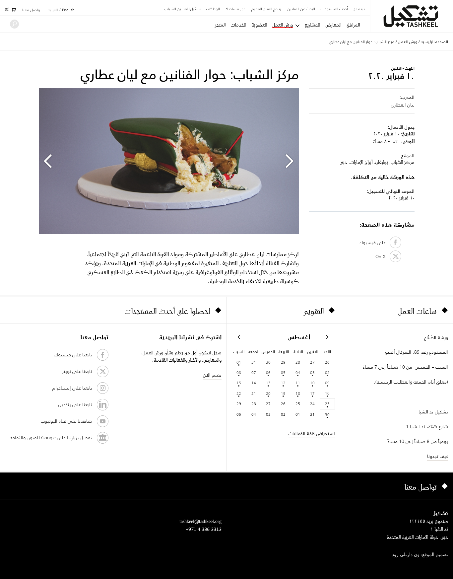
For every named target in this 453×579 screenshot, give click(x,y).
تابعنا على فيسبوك (73, 354)
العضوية (259, 25)
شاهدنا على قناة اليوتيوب (66, 421)
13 (268, 383)
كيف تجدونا (437, 456)
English (68, 10)
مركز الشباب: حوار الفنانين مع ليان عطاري (361, 41)
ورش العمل (282, 25)
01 (238, 362)
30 (327, 414)
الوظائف (213, 9)
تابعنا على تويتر (77, 371)
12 (283, 383)
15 (238, 383)
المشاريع (312, 25)
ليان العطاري (403, 105)
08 (238, 372)
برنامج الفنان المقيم (267, 9)
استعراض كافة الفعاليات (312, 433)
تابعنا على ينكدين (75, 404)
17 (312, 393)
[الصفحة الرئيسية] (411, 16)
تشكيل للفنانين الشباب (182, 9)
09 (327, 383)
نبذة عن (359, 9)
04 (297, 372)
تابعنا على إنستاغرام (72, 388)
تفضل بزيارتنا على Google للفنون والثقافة (51, 437)
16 (327, 393)
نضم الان (212, 375)
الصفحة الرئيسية (434, 41)
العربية (53, 10)
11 (297, 383)
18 (297, 393)
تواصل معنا (31, 10)
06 (268, 372)
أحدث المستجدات (334, 9)
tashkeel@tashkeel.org (200, 521)
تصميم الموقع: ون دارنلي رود (420, 554)
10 (312, 383)
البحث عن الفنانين (301, 9)
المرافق (353, 25)
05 (283, 372)
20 (268, 393)
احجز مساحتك (235, 9)
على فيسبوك (374, 242)
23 (327, 403)
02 (327, 372)
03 (312, 372)
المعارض (333, 25)
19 (283, 393)
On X (382, 256)
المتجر (220, 25)
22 (238, 393)
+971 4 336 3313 (204, 529)
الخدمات (238, 25)
